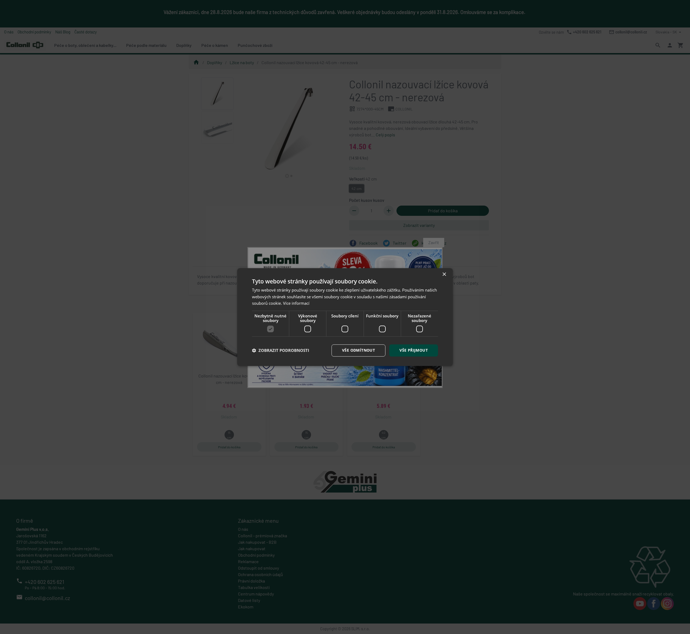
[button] (280, 351)
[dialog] (345, 317)
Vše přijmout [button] (413, 350)
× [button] (444, 274)
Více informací (296, 303)
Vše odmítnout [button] (358, 350)
